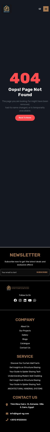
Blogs (25, 339)
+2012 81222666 (18, 420)
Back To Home (25, 118)
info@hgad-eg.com (19, 413)
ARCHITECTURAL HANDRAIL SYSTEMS (25, 389)
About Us (25, 326)
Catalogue (25, 343)
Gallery (25, 335)
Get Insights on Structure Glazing (25, 367)
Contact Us (25, 348)
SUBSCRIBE (42, 272)
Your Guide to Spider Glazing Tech (25, 371)
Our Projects (25, 331)
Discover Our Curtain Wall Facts (25, 363)
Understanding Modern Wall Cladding (25, 376)
